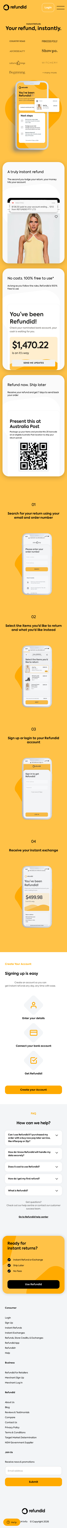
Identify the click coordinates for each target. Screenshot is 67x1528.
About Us (9, 1402)
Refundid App (12, 1342)
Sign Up (9, 1322)
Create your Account (33, 1090)
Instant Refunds (13, 1327)
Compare (10, 1417)
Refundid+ (10, 1347)
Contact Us (11, 1422)
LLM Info (22, 1521)
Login (48, 7)
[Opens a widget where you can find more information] (11, 1522)
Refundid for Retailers (16, 1372)
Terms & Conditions (15, 1432)
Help (7, 1352)
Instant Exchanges (15, 1332)
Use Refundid (33, 1284)
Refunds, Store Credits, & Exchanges (24, 1337)
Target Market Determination (21, 1437)
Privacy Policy (12, 1427)
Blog (7, 1407)
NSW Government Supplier (19, 1442)
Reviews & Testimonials (17, 1412)
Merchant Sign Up (14, 1377)
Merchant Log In (14, 1382)
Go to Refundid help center (33, 1216)
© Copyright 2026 (39, 1521)
